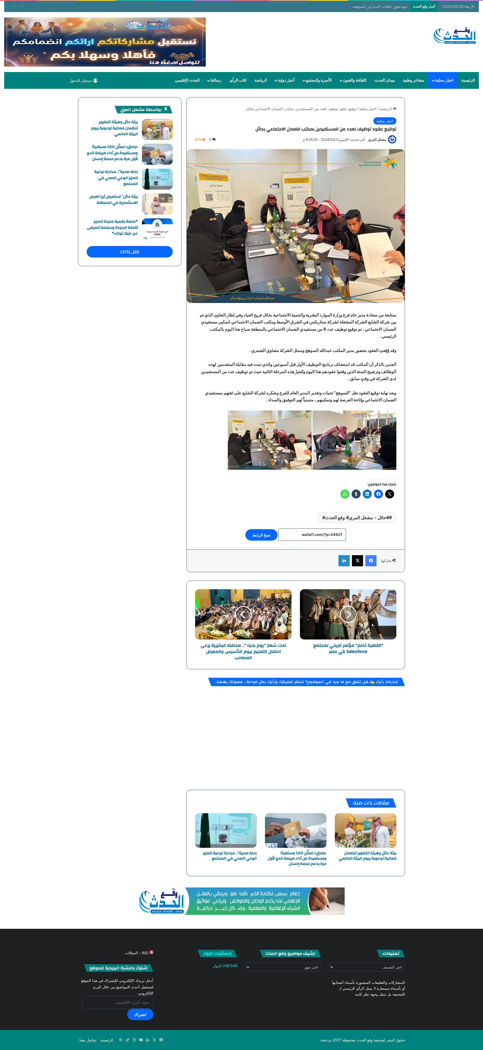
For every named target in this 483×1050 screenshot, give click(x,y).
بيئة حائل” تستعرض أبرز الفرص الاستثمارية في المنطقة (113, 199)
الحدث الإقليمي (187, 80)
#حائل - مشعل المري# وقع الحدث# (355, 517)
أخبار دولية (286, 80)
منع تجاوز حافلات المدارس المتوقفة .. (378, 6)
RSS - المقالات (137, 953)
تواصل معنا (87, 1040)
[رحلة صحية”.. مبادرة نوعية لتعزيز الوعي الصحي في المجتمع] (226, 830)
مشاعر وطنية (413, 80)
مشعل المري (377, 139)
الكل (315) (129, 251)
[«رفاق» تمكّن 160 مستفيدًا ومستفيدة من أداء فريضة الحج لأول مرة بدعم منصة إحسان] (295, 830)
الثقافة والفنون (354, 80)
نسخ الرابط (261, 535)
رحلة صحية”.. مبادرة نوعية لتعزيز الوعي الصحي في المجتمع (230, 855)
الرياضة (261, 80)
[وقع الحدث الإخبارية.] (455, 36)
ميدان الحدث (385, 80)
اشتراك (140, 1014)
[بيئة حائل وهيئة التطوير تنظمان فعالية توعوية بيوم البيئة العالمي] (365, 830)
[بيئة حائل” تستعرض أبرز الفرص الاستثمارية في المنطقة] (157, 204)
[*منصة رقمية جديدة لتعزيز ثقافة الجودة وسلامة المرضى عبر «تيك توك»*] (157, 228)
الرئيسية (468, 80)
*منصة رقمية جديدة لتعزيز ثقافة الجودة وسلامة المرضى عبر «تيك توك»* (112, 227)
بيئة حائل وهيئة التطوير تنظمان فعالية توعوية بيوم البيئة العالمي (367, 855)
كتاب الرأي (238, 80)
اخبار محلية (444, 80)
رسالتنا (215, 80)
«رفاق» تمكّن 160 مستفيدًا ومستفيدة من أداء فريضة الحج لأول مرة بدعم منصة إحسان (297, 858)
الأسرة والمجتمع (319, 80)
